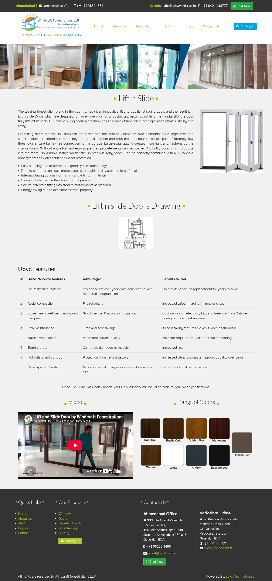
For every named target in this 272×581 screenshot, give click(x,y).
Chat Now (243, 6)
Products (143, 26)
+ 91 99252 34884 (89, 5)
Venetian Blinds (69, 523)
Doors (62, 519)
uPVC (167, 26)
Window (64, 514)
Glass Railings (68, 528)
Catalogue (247, 26)
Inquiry (188, 26)
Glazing (63, 533)
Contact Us (211, 26)
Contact (24, 533)
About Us (120, 26)
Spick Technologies (240, 576)
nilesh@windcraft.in (182, 5)
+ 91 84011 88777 (214, 5)
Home (99, 26)
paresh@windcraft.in (57, 5)
